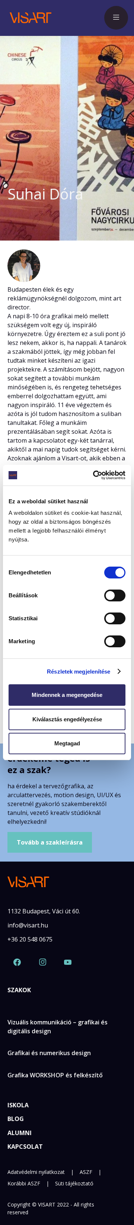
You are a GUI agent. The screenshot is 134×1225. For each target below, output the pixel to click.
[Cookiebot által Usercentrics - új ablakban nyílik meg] (94, 475)
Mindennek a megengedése (67, 695)
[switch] (114, 595)
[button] (116, 18)
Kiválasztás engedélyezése (67, 719)
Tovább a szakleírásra (50, 842)
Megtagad (67, 743)
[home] (28, 17)
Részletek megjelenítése (78, 671)
